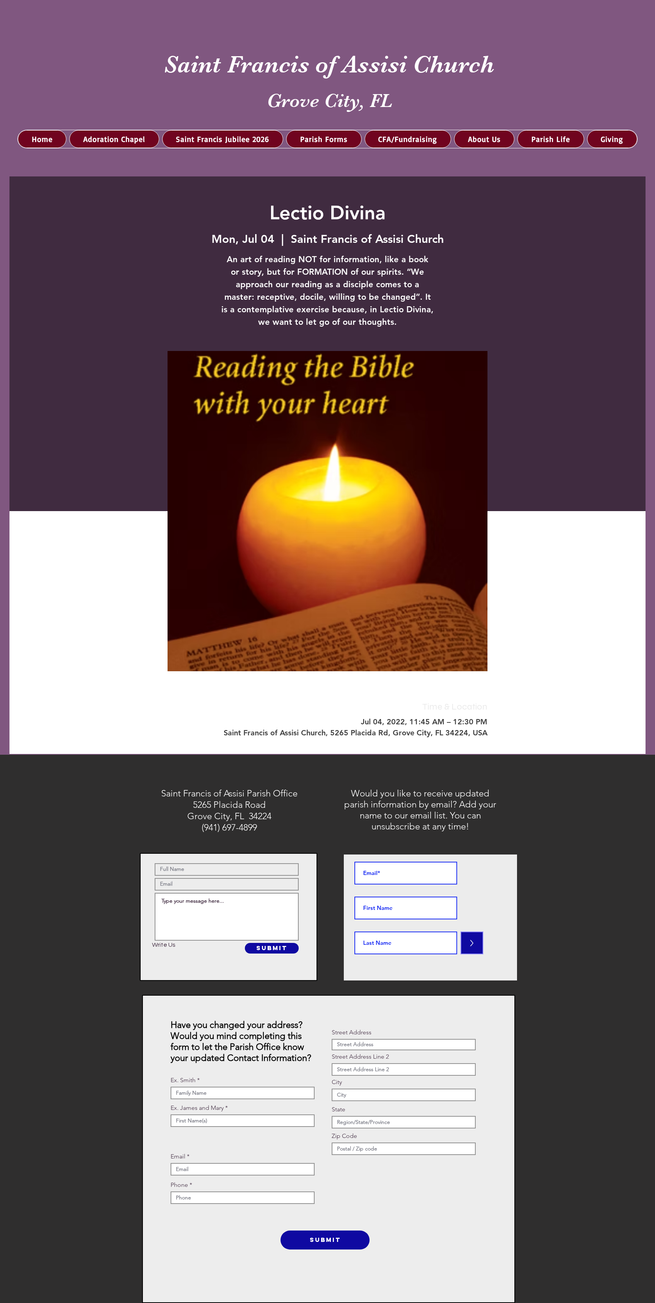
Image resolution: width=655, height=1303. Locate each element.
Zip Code (344, 1136)
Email (178, 1157)
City (337, 1082)
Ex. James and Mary (197, 1108)
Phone (179, 1185)
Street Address (351, 1032)
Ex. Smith (183, 1080)
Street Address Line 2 (360, 1057)
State (338, 1109)
